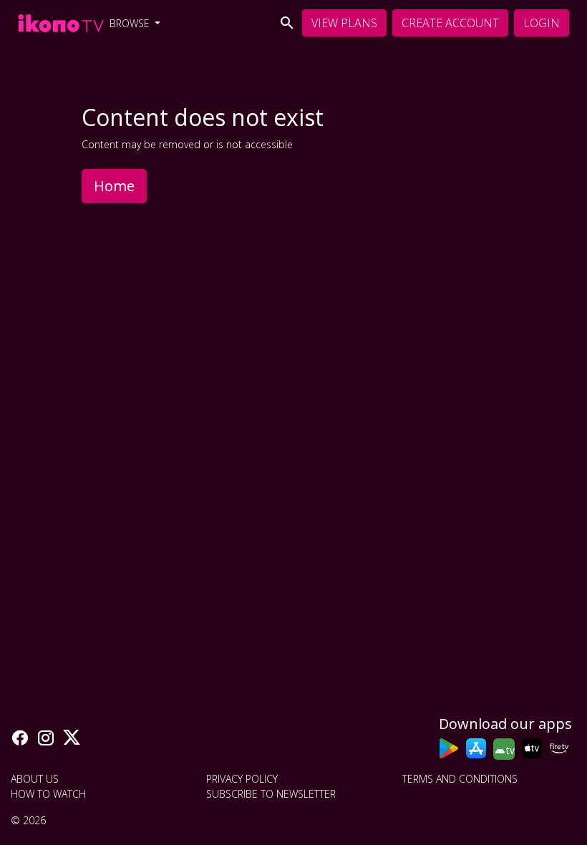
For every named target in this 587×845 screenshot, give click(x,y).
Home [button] (114, 185)
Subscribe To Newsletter (271, 794)
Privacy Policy (242, 779)
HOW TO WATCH (48, 794)
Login (541, 23)
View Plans (344, 23)
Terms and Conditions (460, 779)
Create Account (450, 23)
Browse (131, 23)
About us (35, 779)
